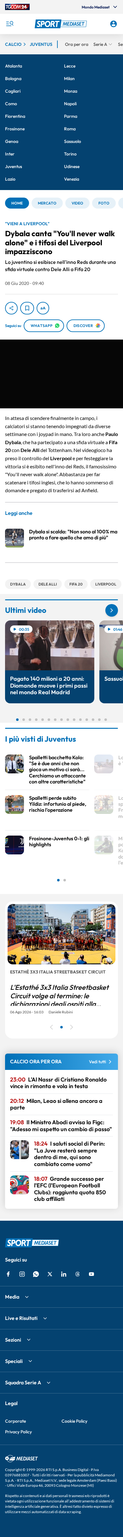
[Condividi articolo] (11, 308)
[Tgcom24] (17, 7)
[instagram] (22, 1274)
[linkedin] (64, 1274)
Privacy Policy (18, 1432)
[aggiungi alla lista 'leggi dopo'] (27, 308)
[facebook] (8, 1274)
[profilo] (113, 23)
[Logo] (62, 24)
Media (12, 1297)
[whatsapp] (36, 1274)
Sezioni (13, 1340)
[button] (62, 24)
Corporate (15, 1421)
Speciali (14, 1361)
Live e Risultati (21, 1318)
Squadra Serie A (23, 1382)
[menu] (9, 23)
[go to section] (111, 610)
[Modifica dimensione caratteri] (43, 308)
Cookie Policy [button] (74, 1421)
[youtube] (91, 1274)
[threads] (77, 1274)
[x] (50, 1274)
